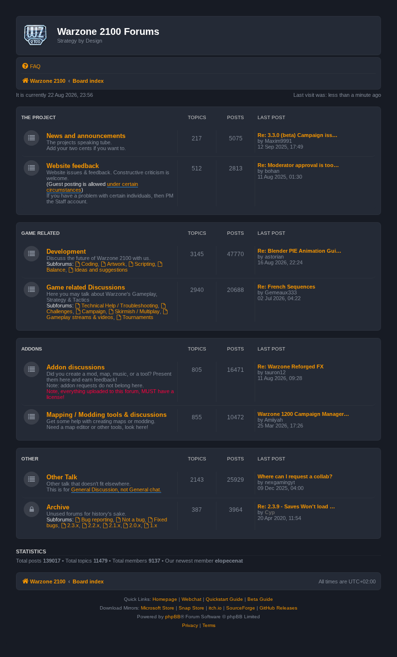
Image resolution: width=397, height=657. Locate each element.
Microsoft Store (157, 608)
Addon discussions (75, 367)
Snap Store (191, 608)
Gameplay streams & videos (79, 317)
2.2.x (94, 525)
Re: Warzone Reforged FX (290, 366)
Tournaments (137, 317)
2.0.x (135, 525)
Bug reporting (97, 519)
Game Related (40, 233)
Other (29, 458)
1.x (153, 525)
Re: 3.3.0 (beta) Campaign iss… (297, 135)
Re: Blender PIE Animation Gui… (299, 251)
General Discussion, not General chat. (116, 489)
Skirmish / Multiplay (137, 311)
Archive (57, 507)
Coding (89, 264)
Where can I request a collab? (295, 476)
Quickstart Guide (224, 599)
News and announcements (85, 135)
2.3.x (73, 525)
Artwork (116, 264)
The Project (38, 117)
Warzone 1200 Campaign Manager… (303, 414)
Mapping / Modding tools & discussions (106, 414)
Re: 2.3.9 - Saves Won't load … (296, 506)
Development (66, 251)
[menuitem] (31, 66)
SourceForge (240, 608)
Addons (31, 348)
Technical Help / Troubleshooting (119, 305)
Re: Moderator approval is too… (298, 165)
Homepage (165, 599)
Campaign (94, 311)
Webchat (191, 599)
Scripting (145, 264)
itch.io (215, 608)
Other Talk (61, 477)
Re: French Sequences (286, 287)
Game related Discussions (85, 287)
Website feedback (72, 165)
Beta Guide (260, 599)
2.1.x (115, 525)
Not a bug (133, 519)
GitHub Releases (278, 608)
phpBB (173, 616)
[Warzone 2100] (38, 35)
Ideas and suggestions (101, 270)
